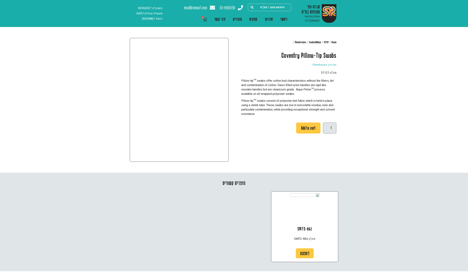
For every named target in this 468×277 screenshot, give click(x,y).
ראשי (283, 19)
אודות (269, 19)
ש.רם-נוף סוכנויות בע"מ (311, 9)
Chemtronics (300, 42)
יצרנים (326, 42)
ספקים (253, 19)
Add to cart (308, 127)
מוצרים (237, 19)
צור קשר (220, 19)
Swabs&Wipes (315, 42)
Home (333, 42)
